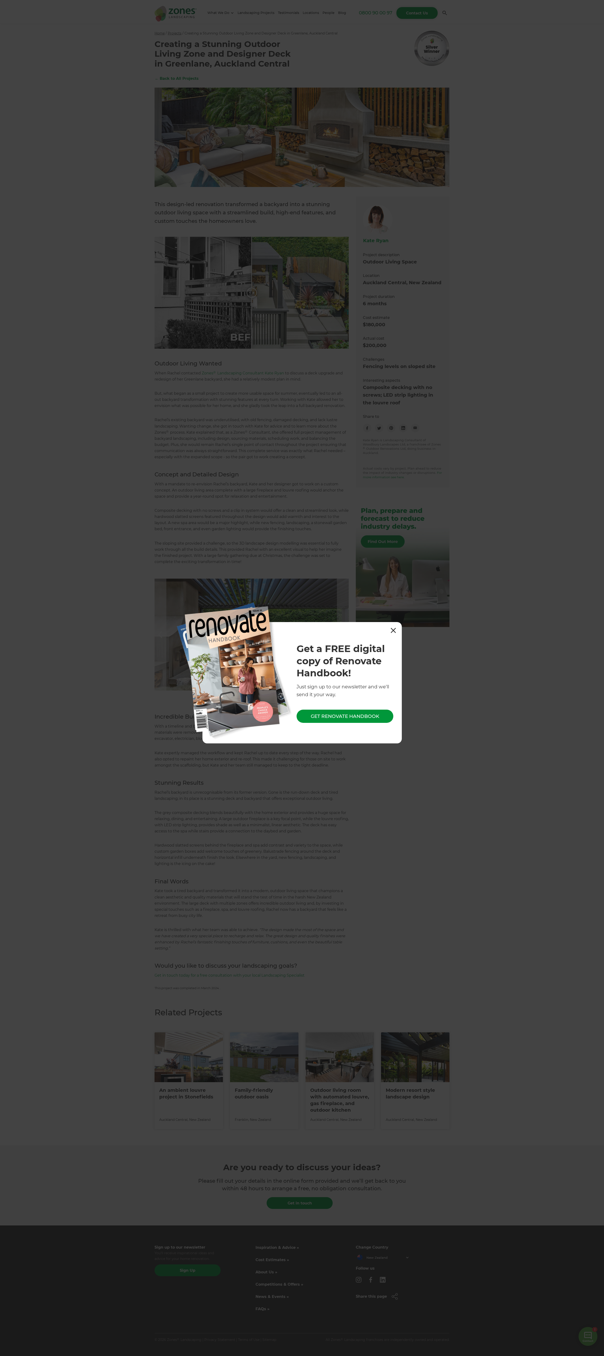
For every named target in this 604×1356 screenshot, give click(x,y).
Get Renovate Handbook (345, 716)
